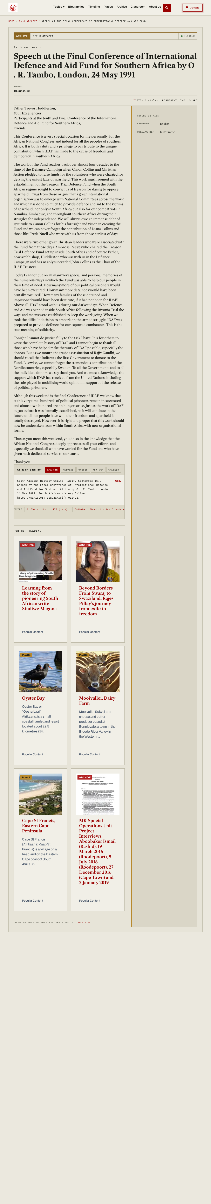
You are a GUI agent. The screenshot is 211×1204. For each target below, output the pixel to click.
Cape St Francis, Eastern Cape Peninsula (38, 825)
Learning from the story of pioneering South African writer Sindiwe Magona (40, 598)
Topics (58, 6)
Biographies (76, 6)
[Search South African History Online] (167, 8)
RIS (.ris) (60, 509)
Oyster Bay (33, 698)
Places (108, 6)
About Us (155, 6)
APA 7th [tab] (52, 469)
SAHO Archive (28, 21)
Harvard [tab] (68, 469)
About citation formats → (107, 509)
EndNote (80, 509)
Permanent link (173, 100)
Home (11, 21)
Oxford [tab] (83, 469)
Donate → (83, 922)
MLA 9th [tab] (98, 469)
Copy (118, 480)
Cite (145, 100)
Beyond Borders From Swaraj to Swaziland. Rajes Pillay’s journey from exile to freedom (96, 601)
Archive (122, 6)
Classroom (138, 6)
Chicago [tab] (113, 469)
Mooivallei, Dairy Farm (97, 701)
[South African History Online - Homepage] (13, 7)
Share (193, 100)
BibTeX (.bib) (36, 509)
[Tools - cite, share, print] (176, 7)
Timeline (94, 6)
